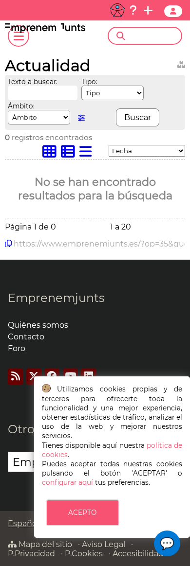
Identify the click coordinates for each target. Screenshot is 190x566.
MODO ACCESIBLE (117, 10)
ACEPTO (82, 512)
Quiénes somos (38, 325)
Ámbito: (21, 106)
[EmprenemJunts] (45, 30)
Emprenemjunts (56, 298)
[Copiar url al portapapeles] (8, 244)
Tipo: (89, 82)
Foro (16, 348)
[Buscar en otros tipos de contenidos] (181, 63)
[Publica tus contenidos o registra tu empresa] (148, 10)
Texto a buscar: (32, 82)
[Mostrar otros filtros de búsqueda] (81, 117)
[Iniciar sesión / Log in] (173, 11)
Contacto (26, 336)
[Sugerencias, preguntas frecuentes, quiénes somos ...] (133, 10)
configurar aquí (67, 482)
